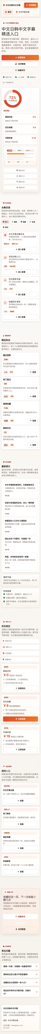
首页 (5, 1020)
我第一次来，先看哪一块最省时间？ (18, 966)
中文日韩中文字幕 (13, 5)
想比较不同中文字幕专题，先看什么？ (17, 992)
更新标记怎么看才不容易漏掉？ (16, 974)
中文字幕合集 (13, 1020)
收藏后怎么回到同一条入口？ (15, 982)
